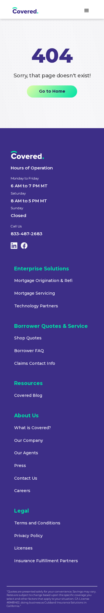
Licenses (23, 548)
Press (20, 465)
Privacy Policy (28, 535)
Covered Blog (28, 395)
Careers (22, 490)
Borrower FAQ (29, 350)
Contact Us (25, 478)
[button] (86, 10)
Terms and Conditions (37, 523)
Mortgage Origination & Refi (43, 280)
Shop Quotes (28, 338)
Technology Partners (36, 306)
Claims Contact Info (34, 363)
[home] (30, 10)
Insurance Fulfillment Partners (46, 560)
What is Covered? (32, 427)
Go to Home (52, 91)
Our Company (28, 440)
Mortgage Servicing (34, 293)
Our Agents (26, 453)
